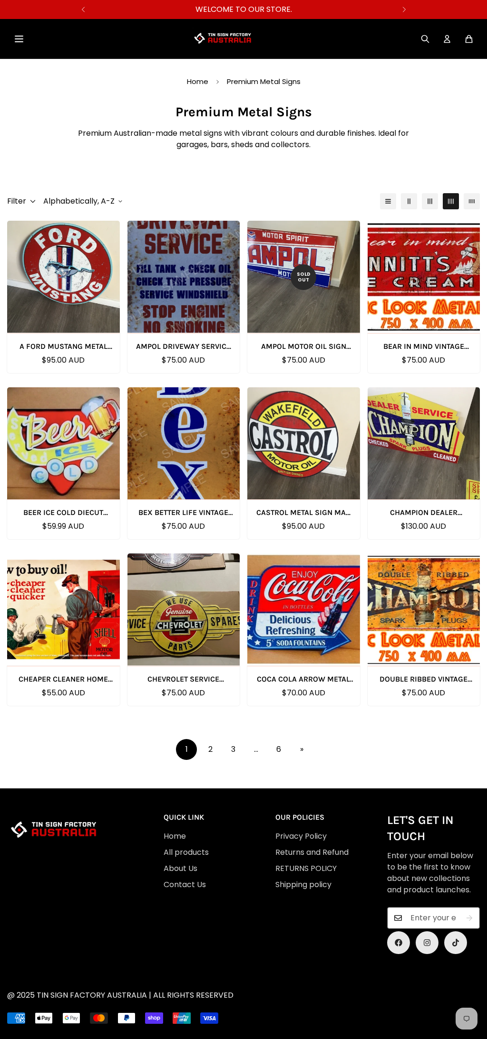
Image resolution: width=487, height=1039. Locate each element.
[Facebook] (398, 942)
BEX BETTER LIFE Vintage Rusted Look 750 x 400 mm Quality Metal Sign (183, 513)
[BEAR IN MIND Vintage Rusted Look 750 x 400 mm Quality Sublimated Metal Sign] (424, 277)
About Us (180, 868)
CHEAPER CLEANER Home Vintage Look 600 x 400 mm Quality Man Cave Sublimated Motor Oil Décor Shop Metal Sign (63, 679)
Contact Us (185, 884)
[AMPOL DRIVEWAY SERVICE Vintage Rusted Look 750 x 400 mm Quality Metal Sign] (183, 277)
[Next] (404, 9)
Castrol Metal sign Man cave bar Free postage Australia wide (303, 513)
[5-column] (472, 201)
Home (197, 81)
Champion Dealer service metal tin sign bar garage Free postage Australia (423, 513)
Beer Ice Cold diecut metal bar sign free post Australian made (63, 513)
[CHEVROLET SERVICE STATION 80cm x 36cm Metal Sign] (183, 609)
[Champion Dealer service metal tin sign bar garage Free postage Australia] (424, 443)
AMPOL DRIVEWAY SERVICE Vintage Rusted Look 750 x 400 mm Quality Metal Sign (183, 347)
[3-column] (430, 201)
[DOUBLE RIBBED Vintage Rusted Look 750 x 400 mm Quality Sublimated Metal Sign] (424, 609)
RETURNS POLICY (306, 868)
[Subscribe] (469, 918)
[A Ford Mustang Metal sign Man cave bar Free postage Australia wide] (63, 277)
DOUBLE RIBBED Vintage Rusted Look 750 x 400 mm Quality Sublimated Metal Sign (423, 679)
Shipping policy (303, 884)
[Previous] (83, 9)
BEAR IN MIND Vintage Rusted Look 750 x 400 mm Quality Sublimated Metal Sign (423, 347)
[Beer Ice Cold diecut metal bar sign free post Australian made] (63, 443)
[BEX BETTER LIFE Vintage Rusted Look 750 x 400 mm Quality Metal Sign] (183, 443)
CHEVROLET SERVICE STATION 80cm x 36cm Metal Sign (183, 679)
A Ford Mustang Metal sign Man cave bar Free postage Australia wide (63, 347)
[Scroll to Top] (249, 987)
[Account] (447, 38)
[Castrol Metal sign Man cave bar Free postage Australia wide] (303, 443)
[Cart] (468, 38)
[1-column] (388, 201)
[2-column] (409, 201)
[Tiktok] (455, 942)
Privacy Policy (301, 836)
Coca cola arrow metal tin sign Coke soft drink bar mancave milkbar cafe (303, 679)
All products (186, 852)
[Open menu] (19, 38)
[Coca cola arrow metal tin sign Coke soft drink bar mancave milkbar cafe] (303, 609)
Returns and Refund (312, 852)
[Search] (425, 38)
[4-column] (451, 201)
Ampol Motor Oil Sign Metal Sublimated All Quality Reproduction (303, 347)
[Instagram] (427, 942)
